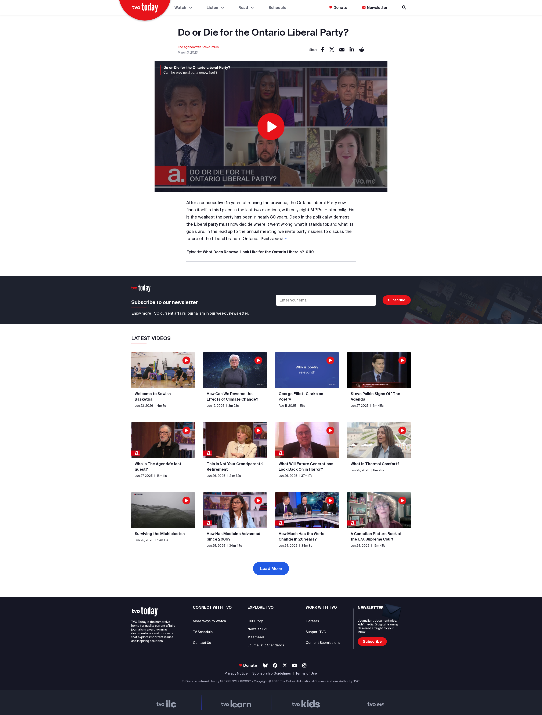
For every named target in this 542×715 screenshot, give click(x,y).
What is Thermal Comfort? (375, 464)
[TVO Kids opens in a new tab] (306, 702)
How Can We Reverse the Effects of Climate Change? (232, 396)
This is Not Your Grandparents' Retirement (235, 467)
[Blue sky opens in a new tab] (265, 665)
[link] (322, 50)
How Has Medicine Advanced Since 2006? (233, 536)
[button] (273, 238)
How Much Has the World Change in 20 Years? (302, 536)
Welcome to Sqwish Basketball (153, 396)
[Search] (404, 7)
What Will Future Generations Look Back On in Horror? (306, 467)
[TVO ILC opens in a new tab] (166, 702)
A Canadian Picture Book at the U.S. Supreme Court (376, 536)
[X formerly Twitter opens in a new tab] (285, 665)
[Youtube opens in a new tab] (295, 665)
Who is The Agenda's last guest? (158, 467)
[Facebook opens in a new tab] (275, 665)
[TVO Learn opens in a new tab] (236, 702)
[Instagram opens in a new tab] (304, 665)
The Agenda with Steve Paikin (198, 47)
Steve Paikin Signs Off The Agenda (375, 396)
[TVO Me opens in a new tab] (376, 702)
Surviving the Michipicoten (160, 533)
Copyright (261, 681)
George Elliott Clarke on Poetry (301, 396)
